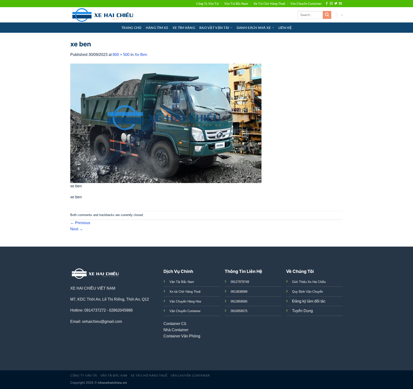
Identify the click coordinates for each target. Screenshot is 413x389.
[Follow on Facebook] (326, 3)
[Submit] (327, 15)
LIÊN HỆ (285, 28)
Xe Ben (141, 55)
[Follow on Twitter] (335, 3)
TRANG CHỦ (131, 28)
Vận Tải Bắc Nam (236, 3)
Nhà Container (175, 330)
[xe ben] (165, 123)
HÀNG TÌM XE (157, 28)
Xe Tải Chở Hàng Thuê (269, 3)
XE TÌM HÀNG (184, 28)
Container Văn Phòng (181, 336)
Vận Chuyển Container (306, 3)
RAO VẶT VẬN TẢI (214, 28)
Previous (80, 223)
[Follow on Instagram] (331, 3)
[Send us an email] (340, 3)
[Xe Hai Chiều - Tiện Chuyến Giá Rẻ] (103, 15)
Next (76, 229)
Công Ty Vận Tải (207, 3)
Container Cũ (174, 324)
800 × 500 (121, 55)
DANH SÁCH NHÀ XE (254, 28)
